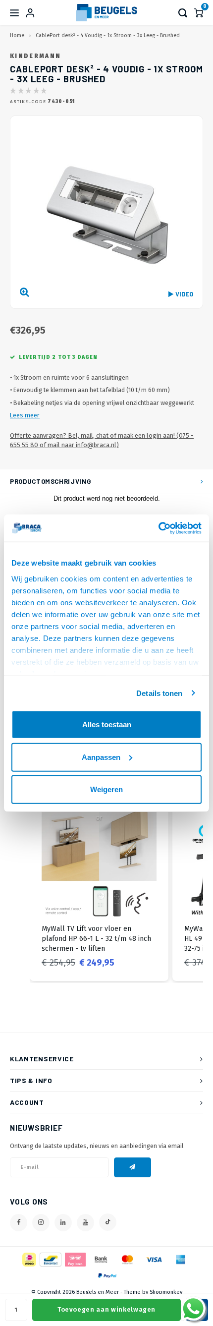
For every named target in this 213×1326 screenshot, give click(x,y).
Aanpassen (101, 756)
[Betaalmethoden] (28, 1259)
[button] (20, 886)
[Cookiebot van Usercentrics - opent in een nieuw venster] (158, 527)
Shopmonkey (166, 1292)
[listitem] (99, 886)
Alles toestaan (106, 724)
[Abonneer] (132, 1167)
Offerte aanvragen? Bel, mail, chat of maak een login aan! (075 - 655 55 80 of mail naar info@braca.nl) (102, 440)
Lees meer (25, 415)
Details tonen (159, 693)
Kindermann (35, 56)
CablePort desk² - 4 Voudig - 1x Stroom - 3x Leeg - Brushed (108, 35)
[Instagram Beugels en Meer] (41, 1222)
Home (17, 35)
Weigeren (106, 789)
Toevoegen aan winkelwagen (106, 1309)
